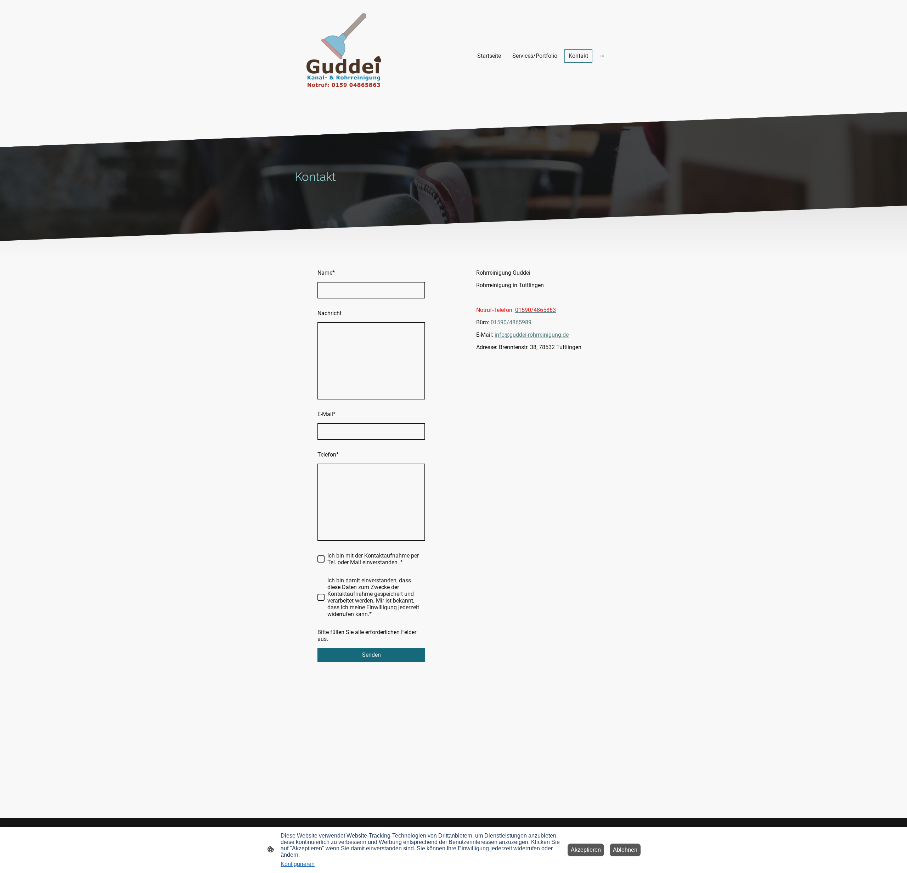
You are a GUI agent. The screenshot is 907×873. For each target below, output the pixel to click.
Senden (371, 654)
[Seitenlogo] (344, 56)
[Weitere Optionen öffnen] (602, 56)
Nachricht (329, 313)
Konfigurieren (298, 864)
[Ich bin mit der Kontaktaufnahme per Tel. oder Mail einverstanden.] (321, 559)
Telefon (328, 454)
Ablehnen (625, 850)
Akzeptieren (586, 850)
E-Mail (326, 414)
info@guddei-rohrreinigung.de (532, 334)
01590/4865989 (511, 322)
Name (326, 272)
